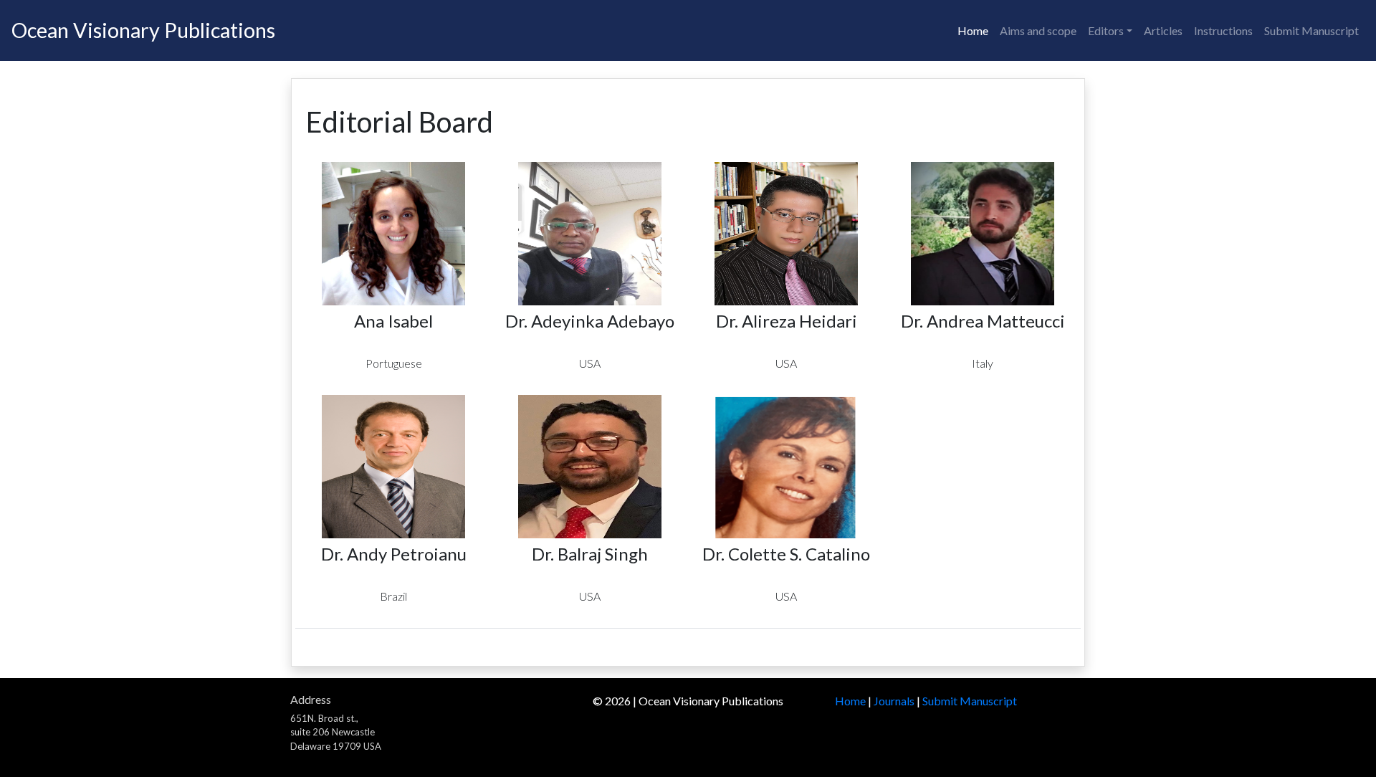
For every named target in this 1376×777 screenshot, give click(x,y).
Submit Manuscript (1311, 30)
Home (972, 30)
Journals (894, 700)
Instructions (1223, 30)
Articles (1163, 30)
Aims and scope (1038, 30)
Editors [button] (1106, 30)
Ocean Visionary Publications (143, 30)
